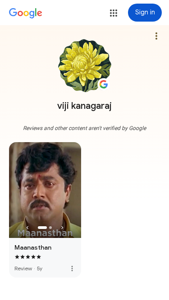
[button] (114, 13)
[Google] (25, 13)
